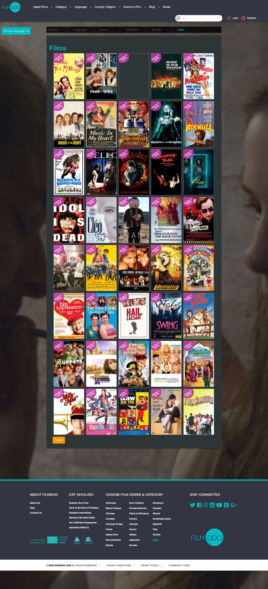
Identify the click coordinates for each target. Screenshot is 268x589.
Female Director (138, 508)
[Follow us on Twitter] (192, 506)
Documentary (113, 540)
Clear (180, 29)
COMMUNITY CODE (179, 565)
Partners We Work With (82, 517)
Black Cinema (113, 508)
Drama (109, 545)
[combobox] (201, 18)
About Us (35, 503)
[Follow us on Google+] (233, 506)
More (155, 540)
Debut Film (112, 534)
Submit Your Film (78, 503)
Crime (109, 529)
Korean (133, 545)
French (133, 518)
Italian (132, 534)
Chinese (110, 513)
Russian (157, 508)
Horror (133, 529)
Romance (158, 503)
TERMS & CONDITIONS (118, 565)
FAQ (32, 507)
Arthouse (111, 503)
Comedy (110, 518)
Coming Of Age (114, 524)
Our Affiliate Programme (83, 522)
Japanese (134, 540)
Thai (155, 529)
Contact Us (36, 512)
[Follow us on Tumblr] (226, 506)
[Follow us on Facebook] (199, 506)
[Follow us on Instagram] (205, 506)
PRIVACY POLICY (150, 565)
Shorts (156, 513)
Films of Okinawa (139, 513)
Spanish (157, 524)
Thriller (157, 534)
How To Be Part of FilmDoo (84, 507)
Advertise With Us (79, 527)
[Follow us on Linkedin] (212, 506)
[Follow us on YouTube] (219, 506)
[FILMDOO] (207, 537)
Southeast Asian (162, 518)
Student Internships (80, 512)
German (133, 524)
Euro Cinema (136, 503)
